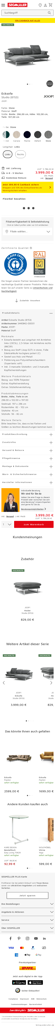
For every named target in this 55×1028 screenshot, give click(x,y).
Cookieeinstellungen (19, 1004)
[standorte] (40, 5)
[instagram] (27, 939)
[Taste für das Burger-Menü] (3, 5)
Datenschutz (42, 999)
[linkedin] (44, 939)
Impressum (24, 999)
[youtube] (36, 939)
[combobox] (7, 524)
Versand (49, 178)
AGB (32, 999)
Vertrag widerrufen (43, 1025)
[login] (45, 5)
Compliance (13, 999)
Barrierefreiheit (35, 1004)
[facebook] (10, 939)
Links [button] (7, 154)
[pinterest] (19, 939)
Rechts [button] (20, 154)
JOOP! (4, 101)
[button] (16, 136)
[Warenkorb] (51, 5)
